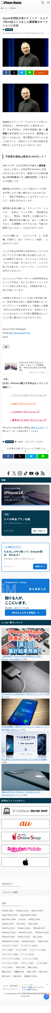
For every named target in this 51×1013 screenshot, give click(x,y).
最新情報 (9, 29)
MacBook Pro (10, 941)
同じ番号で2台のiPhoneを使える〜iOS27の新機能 (24, 759)
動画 (6, 972)
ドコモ (42, 963)
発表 (17, 976)
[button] (6, 72)
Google (8, 924)
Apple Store (9, 915)
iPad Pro (8, 928)
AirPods (7, 911)
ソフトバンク (30, 959)
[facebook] (8, 473)
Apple (20, 442)
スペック (27, 954)
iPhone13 (25, 932)
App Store (9, 919)
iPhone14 (42, 932)
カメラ (21, 950)
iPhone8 (39, 928)
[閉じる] (47, 984)
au (22, 919)
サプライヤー (10, 954)
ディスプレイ (10, 963)
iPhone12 (9, 932)
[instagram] (19, 473)
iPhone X (24, 937)
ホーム (5, 986)
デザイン (27, 963)
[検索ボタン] (43, 2)
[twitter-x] (14, 473)
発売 (6, 976)
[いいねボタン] (6, 347)
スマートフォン (11, 959)
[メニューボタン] (48, 2)
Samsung (28, 941)
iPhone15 (8, 937)
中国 (20, 967)
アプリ (7, 950)
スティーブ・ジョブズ (34, 442)
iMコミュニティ (38, 427)
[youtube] (31, 473)
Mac (37, 937)
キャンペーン (38, 950)
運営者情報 (14, 986)
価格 (32, 967)
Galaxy (34, 919)
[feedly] (37, 473)
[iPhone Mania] (11, 2)
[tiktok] (25, 473)
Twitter (43, 941)
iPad (33, 924)
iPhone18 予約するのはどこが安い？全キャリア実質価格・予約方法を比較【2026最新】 (32, 366)
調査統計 (30, 976)
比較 (31, 972)
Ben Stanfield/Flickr (19, 333)
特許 (43, 972)
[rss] (42, 473)
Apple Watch (28, 915)
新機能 (19, 972)
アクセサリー (10, 946)
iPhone (24, 928)
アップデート (29, 946)
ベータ (7, 967)
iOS (21, 924)
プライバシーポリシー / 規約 (13, 989)
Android (22, 911)
